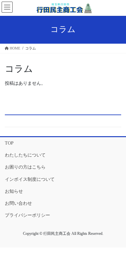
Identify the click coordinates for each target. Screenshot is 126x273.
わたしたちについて (25, 155)
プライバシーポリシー (27, 215)
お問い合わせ (18, 203)
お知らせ (14, 191)
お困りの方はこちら (25, 167)
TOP (9, 143)
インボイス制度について (30, 179)
